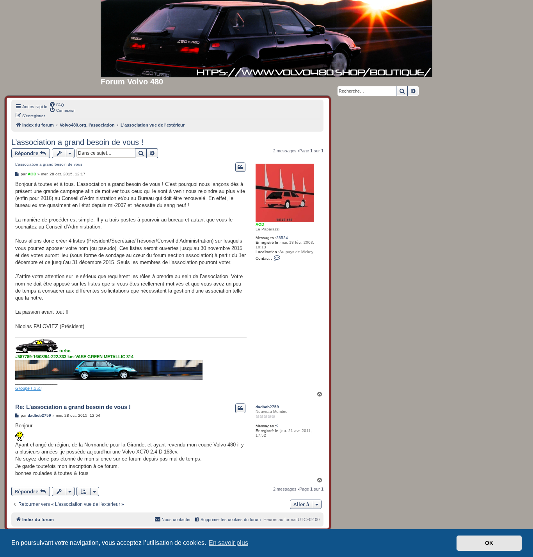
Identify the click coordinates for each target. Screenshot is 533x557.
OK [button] (489, 543)
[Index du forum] (266, 38)
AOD (260, 224)
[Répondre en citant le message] (240, 167)
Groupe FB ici (28, 388)
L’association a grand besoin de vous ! (77, 142)
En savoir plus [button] (228, 542)
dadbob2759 (267, 407)
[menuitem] (56, 104)
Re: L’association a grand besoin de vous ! (73, 406)
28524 (282, 238)
